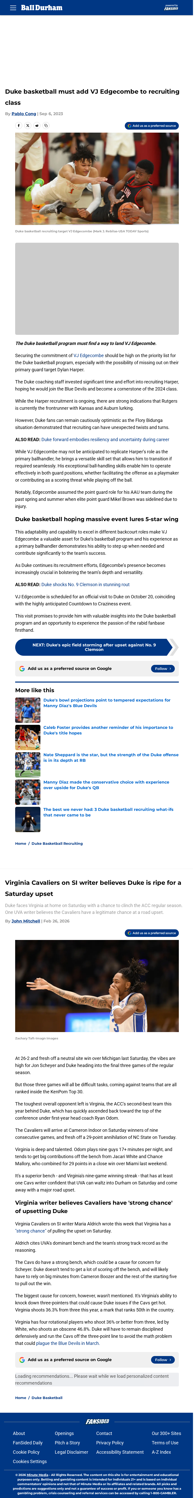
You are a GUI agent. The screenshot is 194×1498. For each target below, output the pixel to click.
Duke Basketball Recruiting (57, 843)
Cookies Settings (30, 1461)
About (19, 1433)
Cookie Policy (26, 1452)
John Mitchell (26, 921)
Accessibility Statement (120, 1452)
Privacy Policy (110, 1442)
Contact (104, 1433)
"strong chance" (30, 1231)
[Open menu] (13, 8)
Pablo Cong (24, 113)
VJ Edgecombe (89, 355)
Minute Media (37, 1475)
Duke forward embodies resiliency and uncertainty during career (105, 439)
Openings (64, 1433)
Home (20, 843)
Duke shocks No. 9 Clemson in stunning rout (85, 584)
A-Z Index (161, 1452)
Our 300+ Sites (166, 1433)
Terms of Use (165, 1442)
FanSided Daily (28, 1442)
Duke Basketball (47, 1398)
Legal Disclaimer (71, 1452)
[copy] (46, 125)
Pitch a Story (67, 1442)
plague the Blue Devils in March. (67, 1343)
